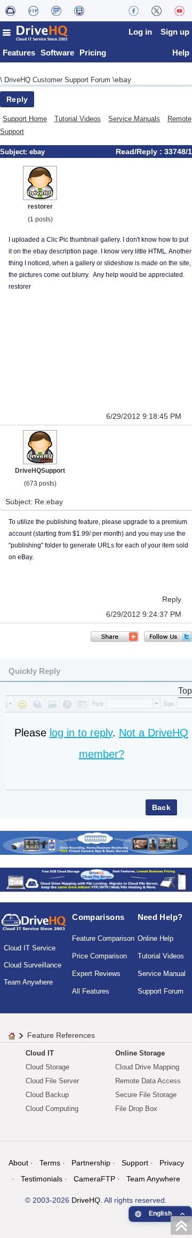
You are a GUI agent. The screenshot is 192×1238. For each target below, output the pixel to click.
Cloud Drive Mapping (147, 1067)
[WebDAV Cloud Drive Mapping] (10, 10)
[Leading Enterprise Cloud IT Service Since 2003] (96, 878)
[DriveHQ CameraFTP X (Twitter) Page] (156, 10)
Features (19, 52)
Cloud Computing (52, 1109)
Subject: (14, 152)
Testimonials (41, 1178)
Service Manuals (134, 119)
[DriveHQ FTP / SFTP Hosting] (33, 10)
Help (180, 52)
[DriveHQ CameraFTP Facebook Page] (133, 10)
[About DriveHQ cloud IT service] (34, 927)
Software (57, 52)
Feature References (61, 1035)
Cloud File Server (52, 1081)
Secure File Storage (146, 1095)
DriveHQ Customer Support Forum (58, 80)
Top (185, 690)
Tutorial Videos (77, 119)
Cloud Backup (47, 1095)
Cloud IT (40, 1053)
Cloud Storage (47, 1067)
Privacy (171, 1162)
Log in (140, 31)
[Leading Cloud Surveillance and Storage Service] (96, 841)
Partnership (90, 1162)
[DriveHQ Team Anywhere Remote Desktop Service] (79, 10)
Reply (17, 99)
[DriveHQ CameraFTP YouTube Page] (179, 10)
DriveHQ (85, 1200)
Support (135, 1162)
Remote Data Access (148, 1081)
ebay (123, 79)
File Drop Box (136, 1109)
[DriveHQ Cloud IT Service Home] (35, 32)
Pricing (92, 52)
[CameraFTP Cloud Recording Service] (56, 10)
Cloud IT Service (29, 948)
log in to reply (81, 733)
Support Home (25, 119)
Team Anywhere (28, 982)
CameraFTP (94, 1178)
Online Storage (140, 1053)
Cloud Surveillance (32, 965)
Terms (49, 1162)
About (18, 1162)
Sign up (175, 31)
